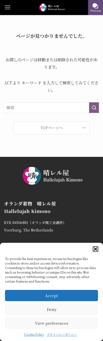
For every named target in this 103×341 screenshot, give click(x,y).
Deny (51, 309)
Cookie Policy (34, 334)
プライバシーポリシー (62, 334)
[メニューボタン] (7, 7)
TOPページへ (51, 127)
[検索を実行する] (94, 107)
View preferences (51, 323)
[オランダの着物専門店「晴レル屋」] (51, 7)
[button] (95, 249)
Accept (51, 295)
